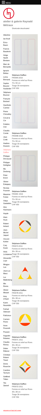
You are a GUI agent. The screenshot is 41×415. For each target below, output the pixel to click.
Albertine (6, 35)
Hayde (5, 213)
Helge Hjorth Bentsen (6, 57)
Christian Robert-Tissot (6, 357)
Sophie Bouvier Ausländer (7, 86)
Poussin (6, 332)
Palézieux (7, 315)
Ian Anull (6, 39)
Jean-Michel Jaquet (6, 232)
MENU (8, 3)
